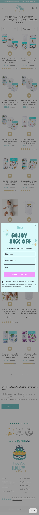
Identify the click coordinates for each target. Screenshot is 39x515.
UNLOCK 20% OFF (20, 274)
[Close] (35, 225)
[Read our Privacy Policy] (35, 285)
